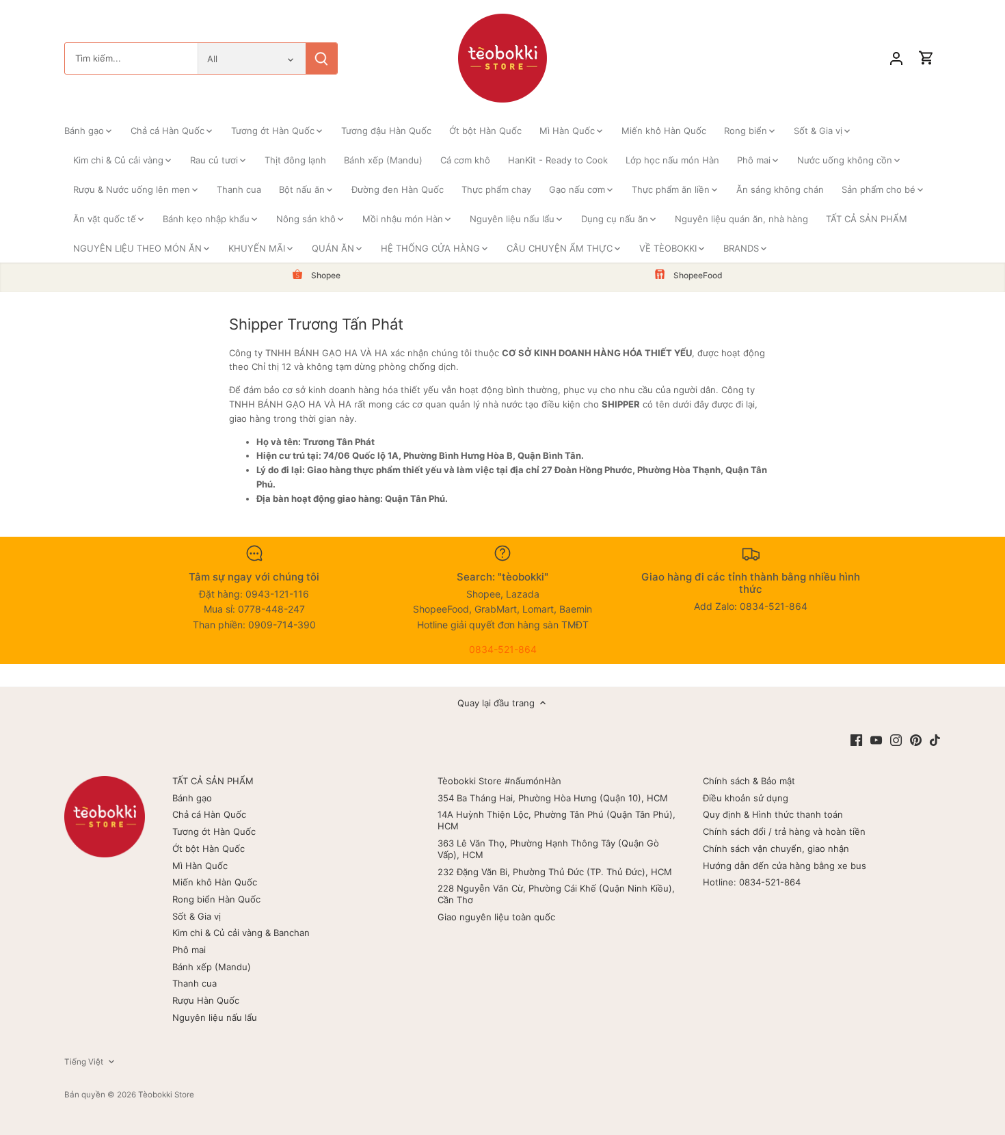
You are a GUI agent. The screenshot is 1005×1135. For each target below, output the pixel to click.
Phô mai (189, 949)
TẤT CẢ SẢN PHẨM (213, 780)
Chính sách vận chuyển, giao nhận (776, 848)
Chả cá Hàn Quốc (209, 814)
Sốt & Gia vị (196, 916)
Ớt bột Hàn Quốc (208, 848)
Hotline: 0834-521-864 (752, 882)
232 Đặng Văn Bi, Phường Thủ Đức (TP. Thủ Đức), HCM (555, 871)
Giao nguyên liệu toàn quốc (496, 916)
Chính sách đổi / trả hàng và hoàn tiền (784, 831)
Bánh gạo (192, 797)
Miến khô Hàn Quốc (214, 882)
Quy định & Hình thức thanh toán (773, 814)
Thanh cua (194, 983)
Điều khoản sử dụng (745, 797)
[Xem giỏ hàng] (926, 58)
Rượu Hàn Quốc (205, 1000)
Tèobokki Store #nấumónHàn (499, 780)
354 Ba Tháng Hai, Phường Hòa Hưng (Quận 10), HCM (553, 797)
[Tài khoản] (896, 58)
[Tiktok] (935, 739)
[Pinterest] (916, 739)
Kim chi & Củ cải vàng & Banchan (241, 932)
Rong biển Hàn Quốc (216, 899)
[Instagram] (896, 739)
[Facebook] (856, 739)
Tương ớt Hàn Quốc (214, 831)
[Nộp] (321, 58)
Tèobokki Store (166, 1094)
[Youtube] (876, 739)
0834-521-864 (503, 649)
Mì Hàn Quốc (200, 865)
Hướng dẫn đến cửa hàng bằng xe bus (784, 865)
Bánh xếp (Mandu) (211, 966)
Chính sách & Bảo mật (749, 780)
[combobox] (131, 58)
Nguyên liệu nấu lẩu (214, 1017)
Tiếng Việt (83, 1062)
